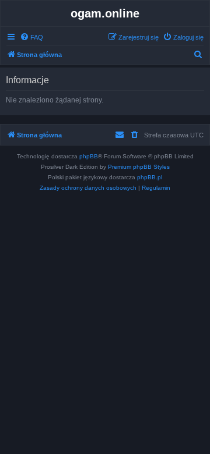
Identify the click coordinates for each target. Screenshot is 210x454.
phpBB (88, 156)
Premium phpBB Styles (139, 167)
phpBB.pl (149, 177)
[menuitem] (31, 37)
